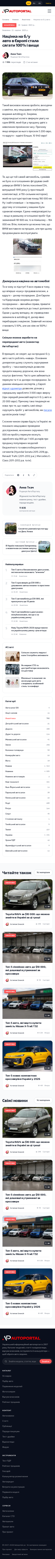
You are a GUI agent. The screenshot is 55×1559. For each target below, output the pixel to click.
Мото (27, 761)
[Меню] (49, 11)
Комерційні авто (27, 755)
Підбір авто (7, 1381)
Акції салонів (27, 713)
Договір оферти (21, 1549)
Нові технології (27, 782)
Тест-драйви (8, 1436)
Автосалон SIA (27, 708)
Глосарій (6, 1471)
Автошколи (7, 1521)
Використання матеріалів (41, 1549)
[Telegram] (18, 475)
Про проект (7, 1532)
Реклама (6, 1554)
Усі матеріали (43, 872)
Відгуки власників (10, 1397)
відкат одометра (12, 388)
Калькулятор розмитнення (15, 1476)
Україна (27, 835)
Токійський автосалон (27, 824)
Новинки (27, 771)
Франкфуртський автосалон (27, 845)
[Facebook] (23, 475)
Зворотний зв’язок (20, 1554)
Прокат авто (8, 1526)
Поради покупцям (11, 1431)
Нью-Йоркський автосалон (27, 787)
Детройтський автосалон (27, 723)
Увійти (48, 3)
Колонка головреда (27, 750)
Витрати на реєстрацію (13, 1487)
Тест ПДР (6, 1460)
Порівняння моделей (12, 1386)
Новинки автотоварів (27, 776)
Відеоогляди (8, 1442)
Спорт (27, 814)
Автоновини (8, 1415)
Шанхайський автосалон (27, 851)
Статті (5, 1421)
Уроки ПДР (27, 840)
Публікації (7, 1426)
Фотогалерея (8, 1391)
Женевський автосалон (27, 739)
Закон (27, 745)
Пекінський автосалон (27, 798)
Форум (5, 1447)
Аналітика (9, 25)
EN (40, 3)
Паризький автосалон (27, 792)
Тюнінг (27, 829)
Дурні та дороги (27, 734)
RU (34, 3)
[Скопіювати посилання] (34, 475)
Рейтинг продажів (11, 1402)
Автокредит (8, 1481)
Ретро (27, 808)
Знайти (45, 1361)
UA (28, 3)
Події (27, 803)
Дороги (27, 729)
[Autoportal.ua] (16, 11)
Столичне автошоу (27, 819)
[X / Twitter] (28, 475)
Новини (27, 766)
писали (48, 409)
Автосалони (8, 1511)
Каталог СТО (8, 1516)
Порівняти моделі (10, 1492)
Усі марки (6, 1376)
